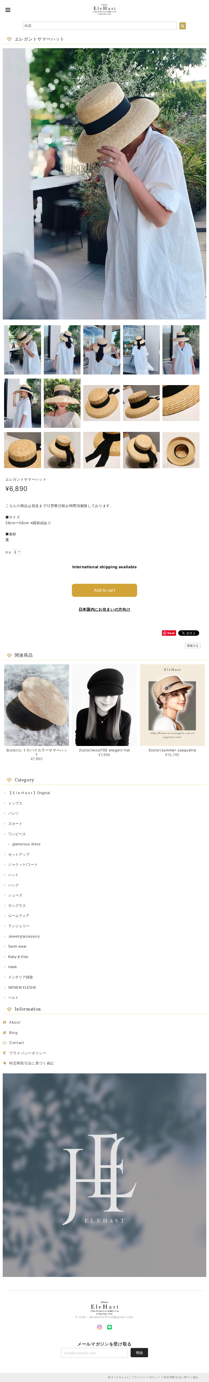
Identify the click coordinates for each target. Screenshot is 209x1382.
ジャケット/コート (23, 864)
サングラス (17, 905)
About (14, 1022)
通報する (193, 645)
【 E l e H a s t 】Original (29, 793)
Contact (16, 1042)
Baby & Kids (18, 956)
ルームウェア (18, 915)
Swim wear (17, 946)
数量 (8, 552)
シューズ (15, 895)
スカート (15, 823)
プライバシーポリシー (28, 1053)
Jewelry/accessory (24, 936)
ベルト (13, 997)
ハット (13, 875)
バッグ (13, 885)
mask (12, 967)
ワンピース (17, 834)
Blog (13, 1032)
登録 (139, 1352)
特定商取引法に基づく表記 (31, 1063)
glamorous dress (26, 844)
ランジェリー (18, 926)
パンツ (13, 813)
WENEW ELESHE (22, 987)
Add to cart (104, 590)
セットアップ (18, 854)
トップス (15, 803)
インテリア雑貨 (20, 977)
